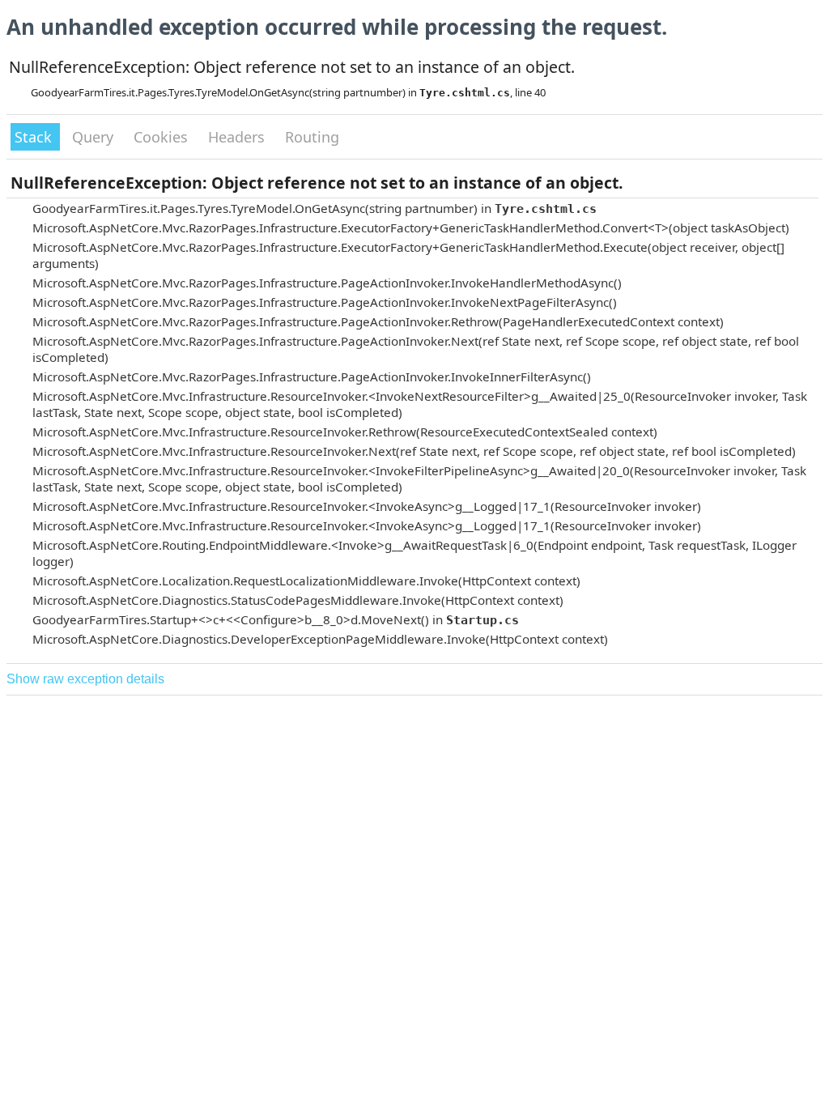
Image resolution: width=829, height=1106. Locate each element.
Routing (312, 137)
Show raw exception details (85, 679)
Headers (238, 137)
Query (94, 137)
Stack (35, 137)
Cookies (163, 137)
